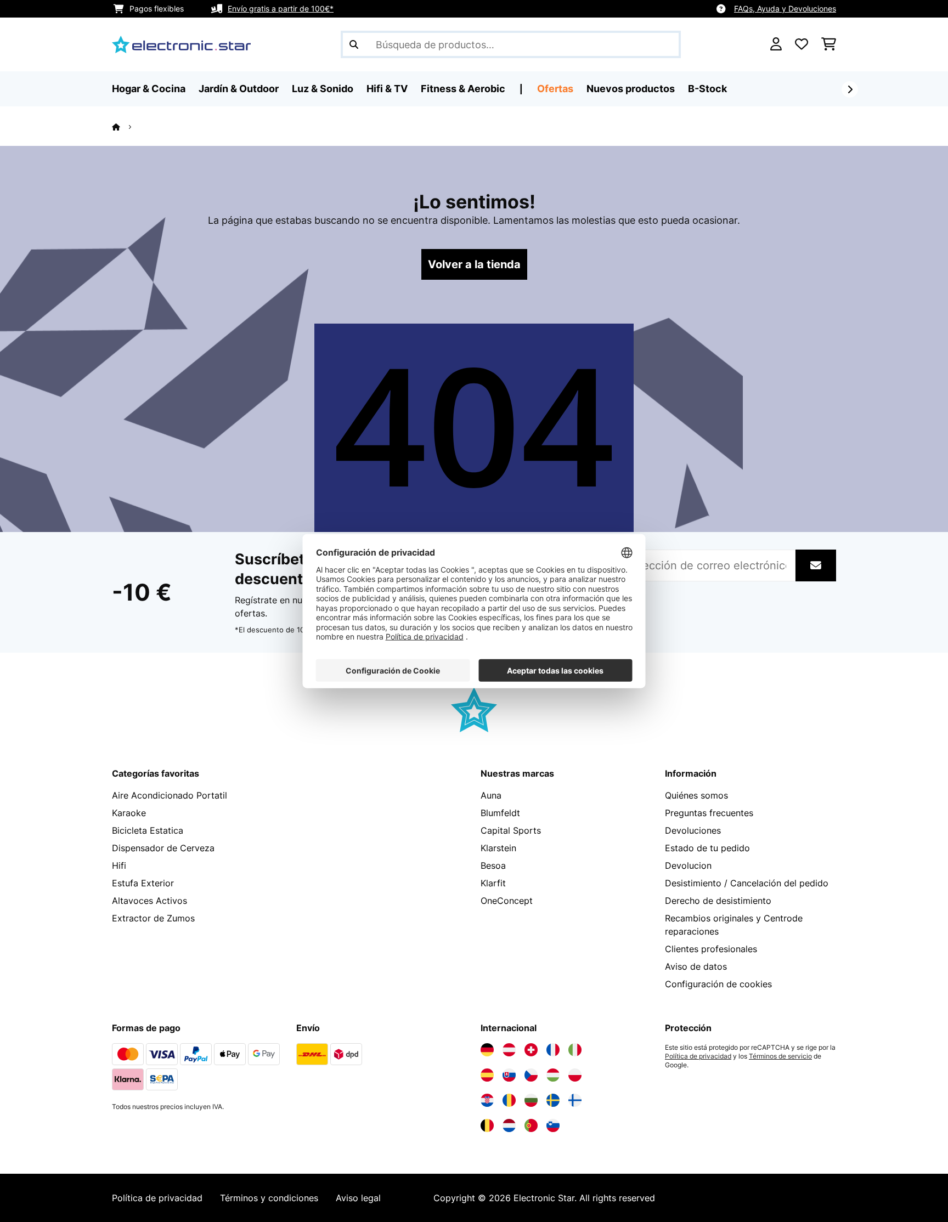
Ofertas (555, 88)
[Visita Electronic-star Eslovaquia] (509, 1075)
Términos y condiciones (269, 1197)
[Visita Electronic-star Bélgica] (487, 1125)
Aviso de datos (696, 966)
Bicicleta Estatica (147, 830)
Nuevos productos (630, 88)
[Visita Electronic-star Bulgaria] (531, 1100)
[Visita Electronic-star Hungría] (553, 1075)
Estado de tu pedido (707, 847)
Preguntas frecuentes (709, 812)
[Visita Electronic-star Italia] (575, 1049)
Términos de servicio (780, 1056)
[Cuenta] (776, 44)
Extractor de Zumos (153, 918)
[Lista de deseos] (801, 44)
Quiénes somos (696, 795)
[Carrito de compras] (828, 44)
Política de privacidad (698, 1056)
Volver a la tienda (474, 264)
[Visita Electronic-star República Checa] (531, 1075)
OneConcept (507, 900)
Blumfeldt (500, 812)
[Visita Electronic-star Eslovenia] (553, 1125)
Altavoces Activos (149, 900)
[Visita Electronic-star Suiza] (531, 1049)
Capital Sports (511, 830)
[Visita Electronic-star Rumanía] (509, 1100)
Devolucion (688, 865)
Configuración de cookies (718, 983)
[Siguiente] (850, 89)
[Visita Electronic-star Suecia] (553, 1100)
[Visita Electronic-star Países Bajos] (509, 1125)
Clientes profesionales (711, 948)
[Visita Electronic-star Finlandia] (575, 1100)
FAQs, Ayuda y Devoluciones (785, 8)
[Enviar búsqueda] (353, 44)
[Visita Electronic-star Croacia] (487, 1100)
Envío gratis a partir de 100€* (281, 8)
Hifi (119, 865)
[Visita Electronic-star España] (487, 1075)
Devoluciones (693, 830)
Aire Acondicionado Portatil (169, 795)
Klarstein (498, 847)
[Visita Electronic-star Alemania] (487, 1049)
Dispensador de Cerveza (163, 847)
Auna (491, 795)
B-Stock (707, 88)
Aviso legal (358, 1197)
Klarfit (493, 883)
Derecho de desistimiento (718, 900)
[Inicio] (126, 126)
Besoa (493, 865)
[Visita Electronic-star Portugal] (531, 1125)
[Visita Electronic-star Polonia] (575, 1075)
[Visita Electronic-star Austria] (509, 1049)
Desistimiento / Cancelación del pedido (746, 883)
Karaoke (129, 812)
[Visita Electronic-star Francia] (553, 1049)
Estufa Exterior (143, 883)
